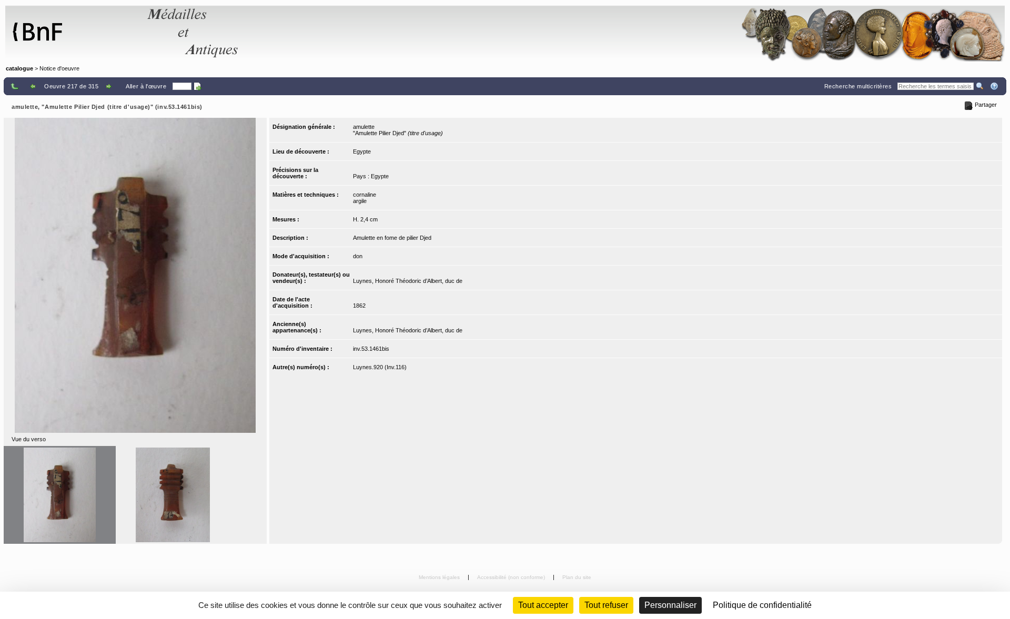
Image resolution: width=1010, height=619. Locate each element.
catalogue (19, 68)
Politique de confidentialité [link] (762, 605)
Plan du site (576, 577)
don (357, 256)
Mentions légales (440, 577)
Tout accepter (543, 605)
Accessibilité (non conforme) (512, 577)
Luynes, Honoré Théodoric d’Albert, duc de (407, 281)
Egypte (362, 151)
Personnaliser (670, 605)
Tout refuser (606, 605)
